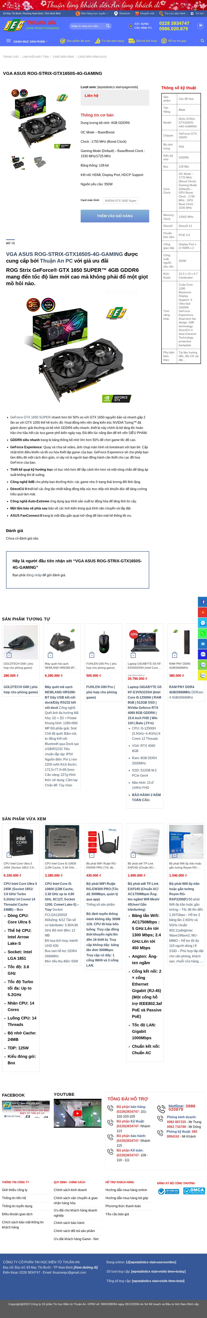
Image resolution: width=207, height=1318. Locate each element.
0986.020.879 (173, 28)
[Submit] (108, 26)
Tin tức (199, 13)
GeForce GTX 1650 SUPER (30, 417)
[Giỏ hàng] (200, 26)
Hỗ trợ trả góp (177, 40)
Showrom (124, 13)
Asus (182, 109)
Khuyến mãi (147, 13)
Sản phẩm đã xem (78, 40)
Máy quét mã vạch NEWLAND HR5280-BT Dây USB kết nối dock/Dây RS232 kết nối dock (61, 666)
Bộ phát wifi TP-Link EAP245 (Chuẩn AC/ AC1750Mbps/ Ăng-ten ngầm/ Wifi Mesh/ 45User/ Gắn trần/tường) (144, 866)
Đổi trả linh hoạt (146, 40)
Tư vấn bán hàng (113, 40)
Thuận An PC (56, 261)
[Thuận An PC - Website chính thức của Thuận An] (33, 26)
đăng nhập (34, 575)
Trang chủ (10, 56)
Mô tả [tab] (10, 243)
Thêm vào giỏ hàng (115, 216)
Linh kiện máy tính (35, 56)
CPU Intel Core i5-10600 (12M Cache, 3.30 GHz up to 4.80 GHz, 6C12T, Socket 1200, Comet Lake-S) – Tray (62, 866)
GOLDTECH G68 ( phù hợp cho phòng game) (18, 665)
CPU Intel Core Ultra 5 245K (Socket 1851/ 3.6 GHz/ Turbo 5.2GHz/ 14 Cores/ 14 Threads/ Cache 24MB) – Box (21, 866)
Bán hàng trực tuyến (93, 13)
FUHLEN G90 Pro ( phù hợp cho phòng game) (101, 665)
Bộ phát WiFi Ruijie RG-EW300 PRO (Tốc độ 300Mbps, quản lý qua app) (101, 866)
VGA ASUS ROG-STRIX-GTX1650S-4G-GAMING (64, 254)
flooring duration (103, 1312)
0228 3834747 (174, 23)
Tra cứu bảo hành (175, 13)
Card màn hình (63, 56)
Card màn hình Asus (92, 56)
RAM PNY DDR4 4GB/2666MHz (179, 665)
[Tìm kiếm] (202, 41)
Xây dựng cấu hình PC (143, 25)
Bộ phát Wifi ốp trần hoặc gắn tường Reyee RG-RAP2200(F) (185, 866)
